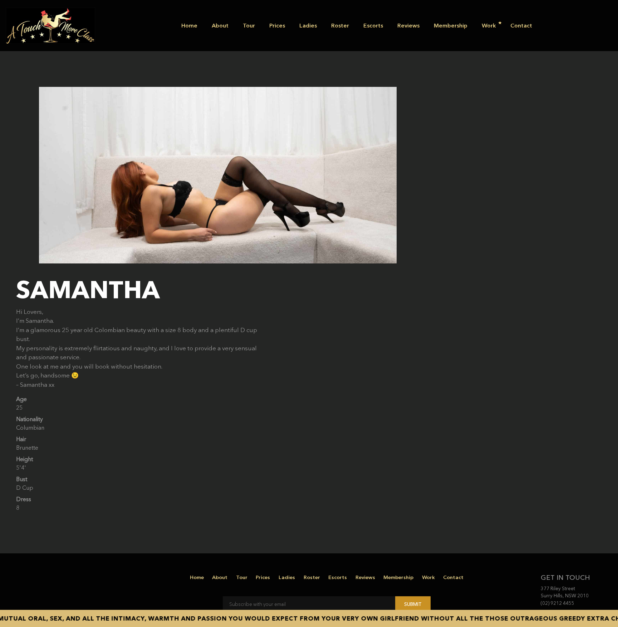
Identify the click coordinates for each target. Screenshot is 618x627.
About (220, 25)
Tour (249, 25)
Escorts (373, 25)
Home (189, 25)
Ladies (308, 25)
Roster (340, 25)
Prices (277, 25)
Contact (521, 25)
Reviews (408, 25)
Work (489, 25)
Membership (450, 25)
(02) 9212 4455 (557, 603)
